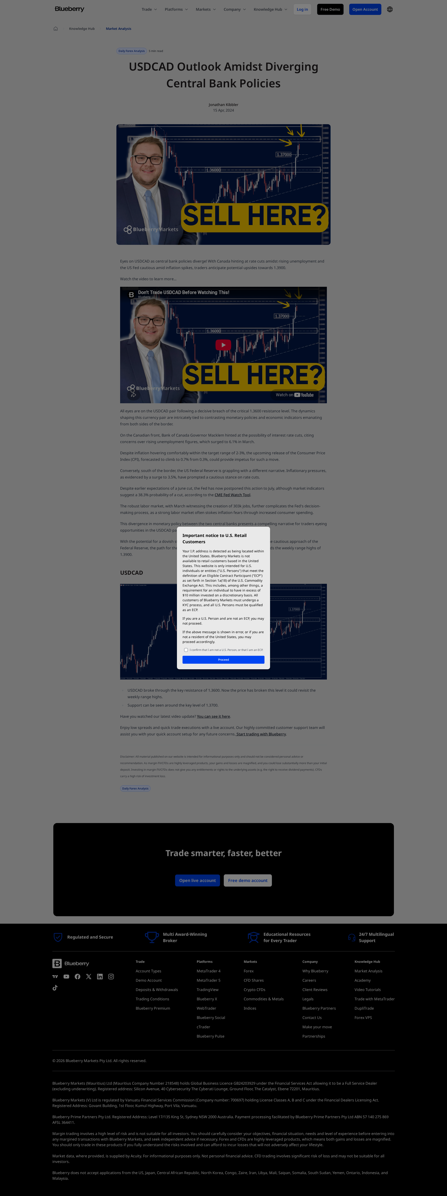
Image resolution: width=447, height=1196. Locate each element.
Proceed (223, 660)
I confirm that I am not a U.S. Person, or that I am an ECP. (226, 650)
